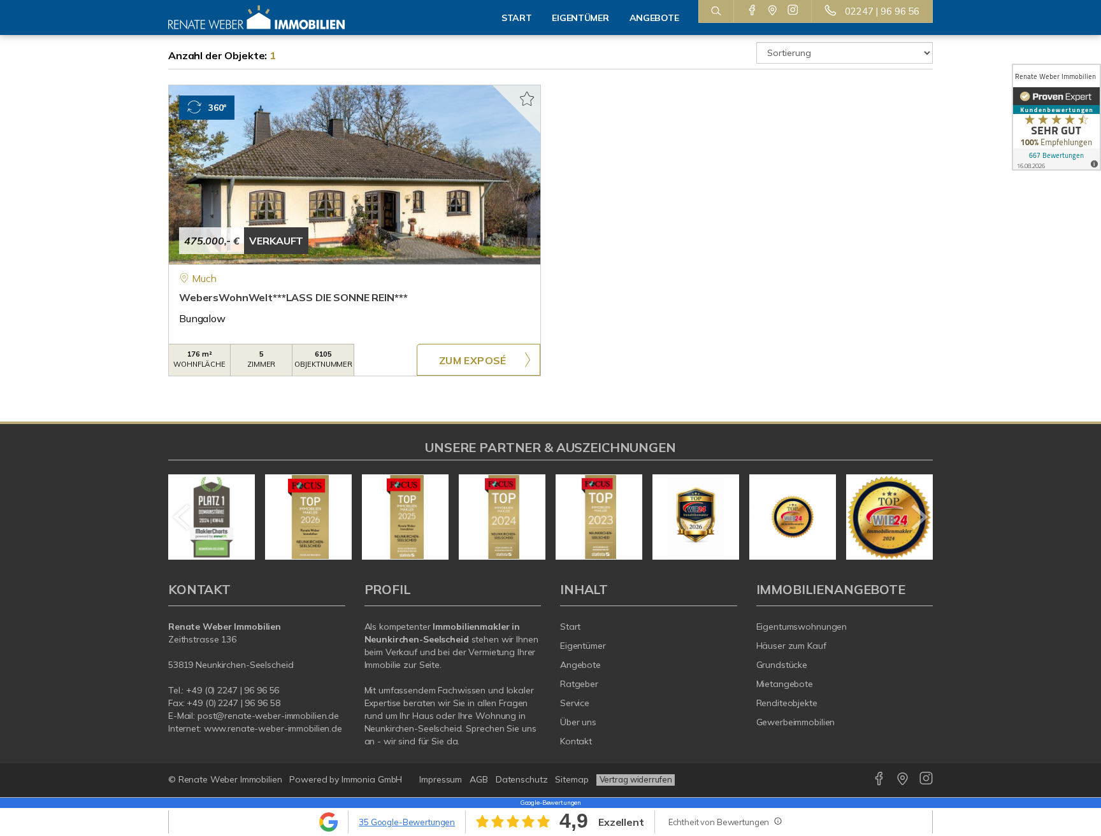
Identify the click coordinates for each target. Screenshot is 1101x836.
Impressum (440, 779)
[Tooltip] (777, 820)
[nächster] (918, 517)
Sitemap (571, 779)
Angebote (580, 664)
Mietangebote (785, 684)
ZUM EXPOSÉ (473, 360)
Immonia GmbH (372, 779)
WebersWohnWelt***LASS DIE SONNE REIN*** (293, 297)
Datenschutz (522, 779)
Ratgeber (579, 684)
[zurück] (182, 517)
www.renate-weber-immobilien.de (273, 728)
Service (574, 703)
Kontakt (576, 741)
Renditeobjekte (786, 703)
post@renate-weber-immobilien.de (268, 715)
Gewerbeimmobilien (795, 722)
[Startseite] (256, 17)
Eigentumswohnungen (801, 626)
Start (516, 18)
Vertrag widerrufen (636, 779)
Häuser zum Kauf (791, 645)
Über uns (578, 722)
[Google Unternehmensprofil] (772, 10)
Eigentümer (583, 645)
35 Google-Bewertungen (407, 822)
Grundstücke (782, 664)
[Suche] (715, 11)
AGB (479, 779)
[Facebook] (752, 10)
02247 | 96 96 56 (882, 11)
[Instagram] (793, 10)
